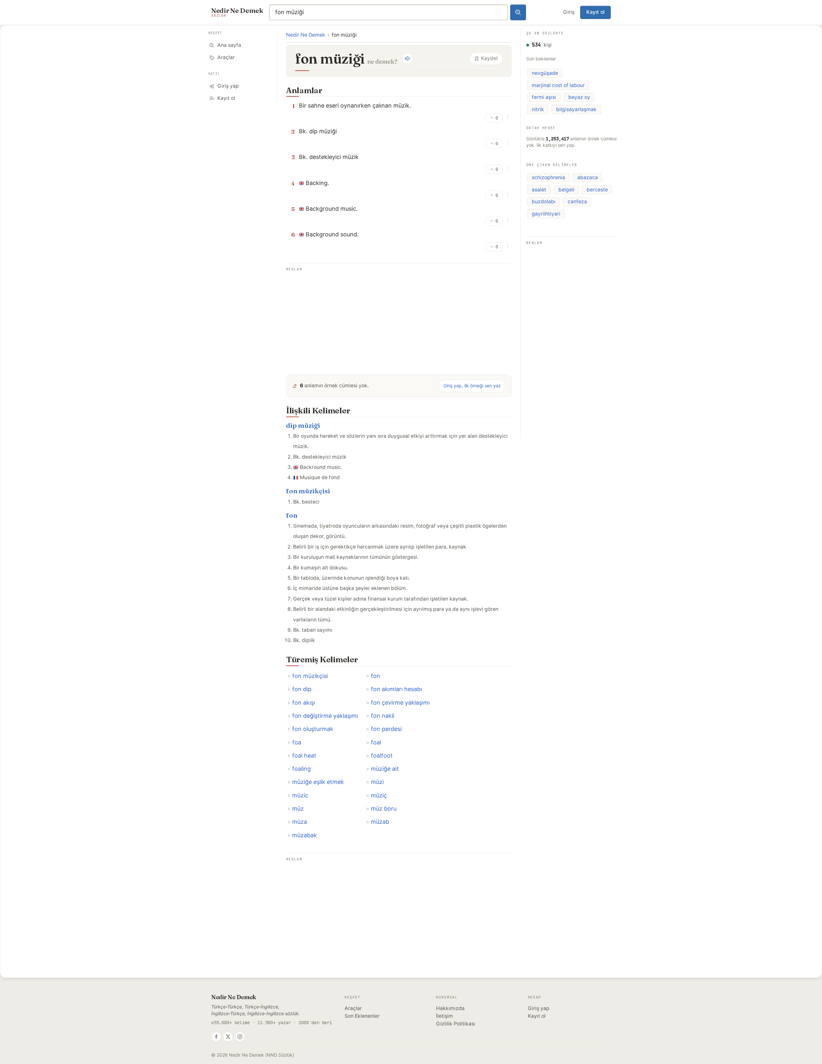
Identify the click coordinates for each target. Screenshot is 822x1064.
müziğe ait (385, 768)
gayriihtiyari (546, 214)
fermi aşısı (544, 97)
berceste (597, 190)
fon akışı (303, 702)
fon (291, 515)
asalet (539, 190)
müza (299, 821)
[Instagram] (240, 1037)
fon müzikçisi (308, 491)
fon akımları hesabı (396, 689)
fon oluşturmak (312, 728)
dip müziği (303, 425)
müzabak (304, 835)
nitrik (538, 109)
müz (298, 808)
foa (296, 742)
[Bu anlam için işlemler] (508, 117)
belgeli (566, 190)
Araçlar (353, 1008)
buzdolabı (543, 201)
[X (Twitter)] (228, 1037)
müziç (379, 795)
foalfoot (382, 755)
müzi (377, 781)
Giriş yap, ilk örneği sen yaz (472, 385)
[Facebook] (216, 1037)
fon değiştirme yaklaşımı (325, 715)
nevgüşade (545, 73)
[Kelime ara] (518, 12)
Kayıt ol (595, 12)
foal (376, 742)
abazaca (587, 177)
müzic (300, 795)
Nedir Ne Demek (305, 35)
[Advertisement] (399, 318)
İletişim (444, 1016)
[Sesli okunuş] (407, 58)
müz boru (384, 808)
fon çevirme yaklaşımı (400, 702)
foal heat (304, 755)
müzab (380, 821)
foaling (301, 768)
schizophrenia (548, 177)
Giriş (568, 12)
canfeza (577, 201)
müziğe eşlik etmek (318, 781)
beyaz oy (579, 97)
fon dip (301, 689)
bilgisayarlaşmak (576, 109)
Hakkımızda (450, 1008)
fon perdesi (386, 728)
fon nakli (382, 715)
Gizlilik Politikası (455, 1024)
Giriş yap (538, 1008)
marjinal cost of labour (558, 85)
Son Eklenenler (362, 1016)
